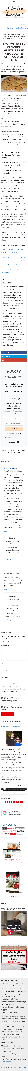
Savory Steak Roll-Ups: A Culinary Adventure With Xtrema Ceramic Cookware (13, 909)
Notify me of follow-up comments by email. (10, 699)
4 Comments (20, 39)
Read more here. (16, 770)
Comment (5, 645)
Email (4, 670)
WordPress (15, 1068)
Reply (6, 531)
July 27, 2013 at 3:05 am (13, 471)
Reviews (17, 452)
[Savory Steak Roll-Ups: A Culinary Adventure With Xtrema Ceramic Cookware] (14, 924)
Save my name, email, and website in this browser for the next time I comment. (13, 688)
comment (19, 235)
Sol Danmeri (8, 468)
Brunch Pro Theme (16, 1067)
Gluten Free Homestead (14, 13)
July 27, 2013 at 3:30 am (13, 574)
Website (4, 677)
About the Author (8, 279)
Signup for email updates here (17, 28)
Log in (22, 1068)
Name (4, 664)
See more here (6, 1062)
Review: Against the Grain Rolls (12, 265)
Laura (6, 571)
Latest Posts (7, 282)
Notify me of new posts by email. (11, 708)
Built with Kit (14, 442)
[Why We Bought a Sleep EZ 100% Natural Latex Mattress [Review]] (14, 957)
